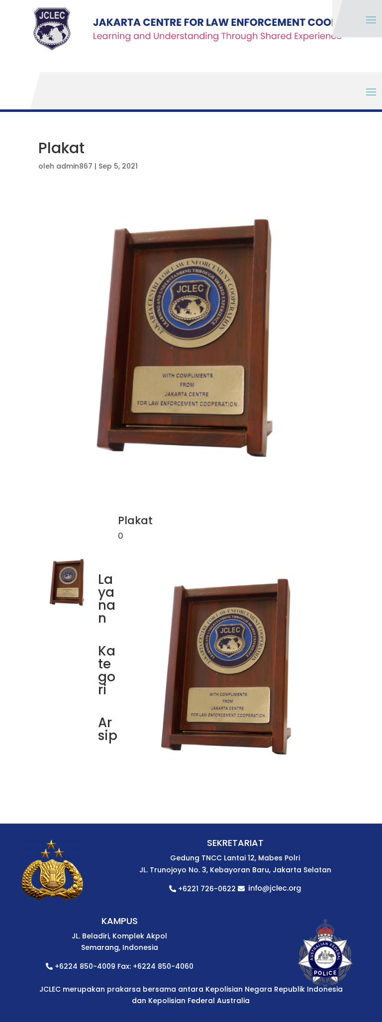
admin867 (74, 166)
